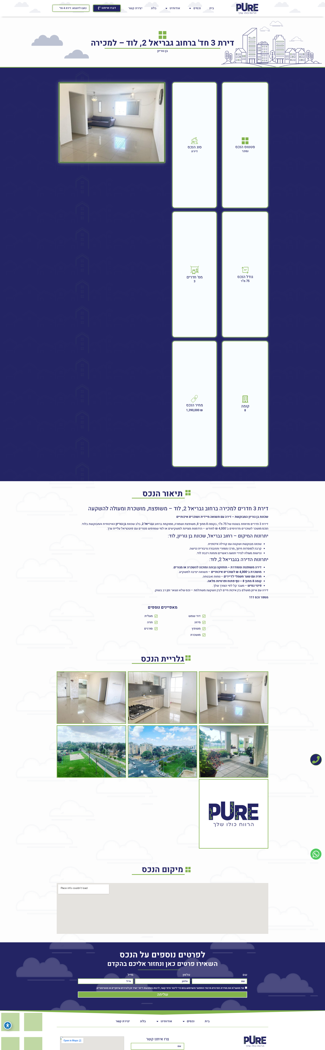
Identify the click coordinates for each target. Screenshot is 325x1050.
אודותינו (175, 8)
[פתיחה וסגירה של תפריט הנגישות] (8, 1025)
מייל (130, 975)
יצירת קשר (135, 8)
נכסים (197, 8)
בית (211, 8)
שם (245, 975)
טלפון (186, 975)
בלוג (153, 8)
